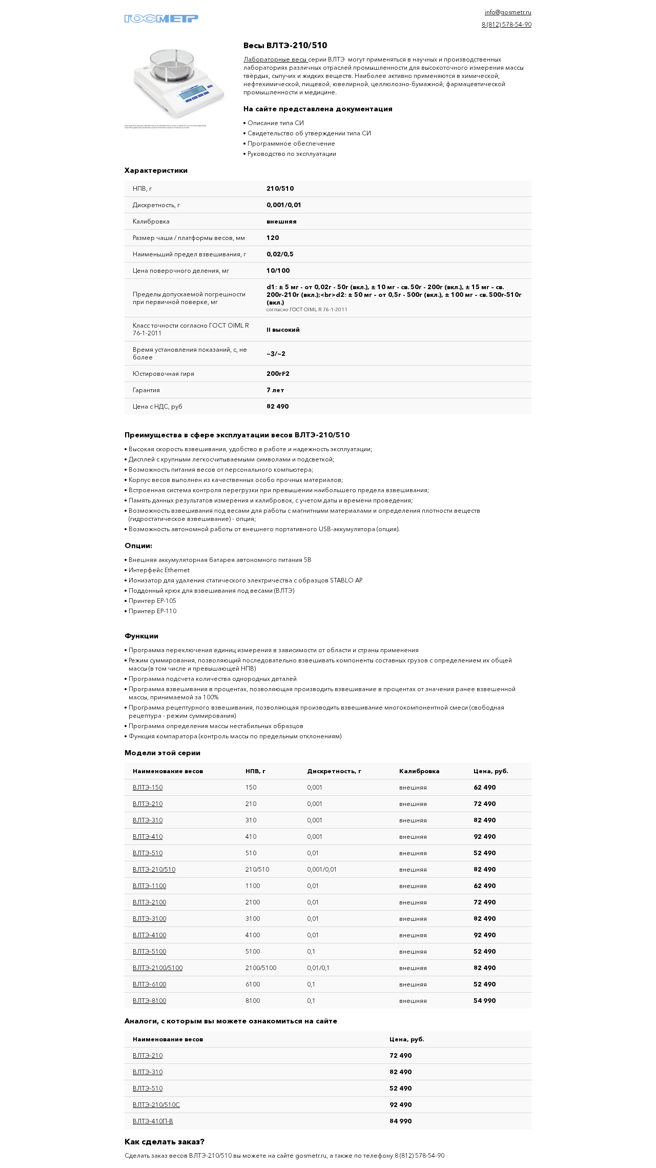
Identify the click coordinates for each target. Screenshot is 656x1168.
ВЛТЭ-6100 (149, 984)
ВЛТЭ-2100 (149, 902)
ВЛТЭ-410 (147, 836)
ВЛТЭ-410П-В (153, 1121)
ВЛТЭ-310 (147, 820)
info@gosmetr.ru (508, 12)
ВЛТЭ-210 (147, 804)
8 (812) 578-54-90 (506, 24)
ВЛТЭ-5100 (149, 951)
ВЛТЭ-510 (147, 853)
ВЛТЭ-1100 (149, 886)
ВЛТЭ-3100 (149, 918)
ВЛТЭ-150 (147, 787)
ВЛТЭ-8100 (149, 1000)
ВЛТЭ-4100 (149, 935)
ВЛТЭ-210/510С (156, 1105)
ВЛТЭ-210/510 (154, 869)
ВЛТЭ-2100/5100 (157, 968)
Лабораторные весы (275, 59)
